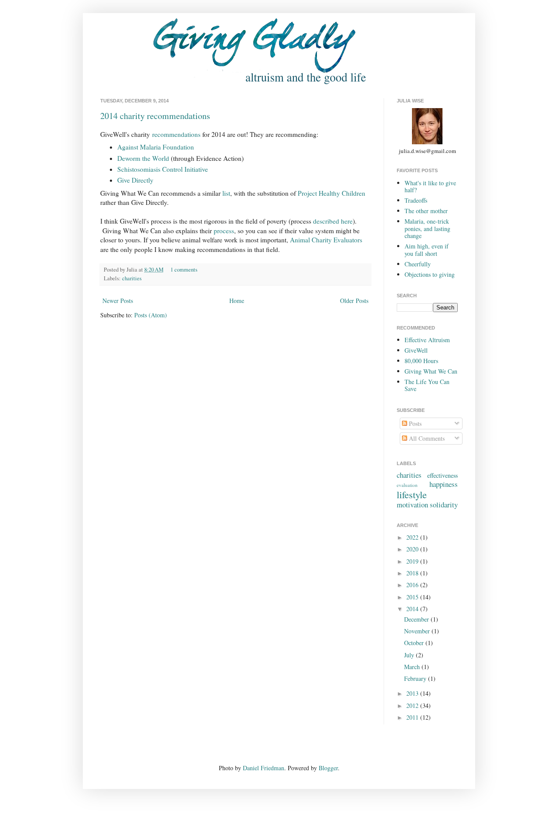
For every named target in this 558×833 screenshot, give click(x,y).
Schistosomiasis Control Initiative (162, 169)
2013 (413, 693)
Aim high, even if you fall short (427, 250)
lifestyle (412, 494)
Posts (414, 423)
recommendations (176, 134)
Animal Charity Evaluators (326, 239)
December (417, 619)
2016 (413, 585)
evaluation (407, 485)
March (413, 667)
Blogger (328, 768)
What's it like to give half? (430, 186)
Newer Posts (117, 300)
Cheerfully (418, 264)
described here (333, 221)
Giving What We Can (431, 371)
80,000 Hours (421, 361)
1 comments (183, 269)
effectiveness (442, 475)
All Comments (426, 438)
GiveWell (416, 350)
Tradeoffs (416, 200)
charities (132, 278)
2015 (413, 597)
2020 (413, 549)
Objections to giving (430, 274)
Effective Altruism (427, 340)
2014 (413, 609)
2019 (413, 561)
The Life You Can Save (427, 385)
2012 (413, 705)
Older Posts (354, 300)
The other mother (426, 211)
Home (236, 300)
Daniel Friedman (263, 768)
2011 (413, 717)
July (410, 655)
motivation (412, 505)
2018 (413, 573)
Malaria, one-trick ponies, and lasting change (427, 228)
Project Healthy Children (331, 193)
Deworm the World (144, 158)
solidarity (444, 505)
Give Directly (135, 180)
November (418, 631)
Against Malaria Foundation (155, 147)
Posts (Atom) (150, 315)
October (414, 643)
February (416, 678)
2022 (413, 537)
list (226, 193)
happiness (443, 484)
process (224, 230)
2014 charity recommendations (155, 116)
